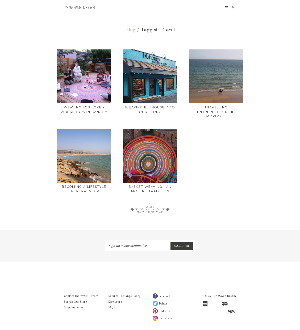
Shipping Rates (73, 307)
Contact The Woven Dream (81, 296)
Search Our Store (75, 301)
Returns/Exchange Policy (124, 296)
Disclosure (115, 301)
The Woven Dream (224, 296)
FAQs (111, 307)
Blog (130, 29)
